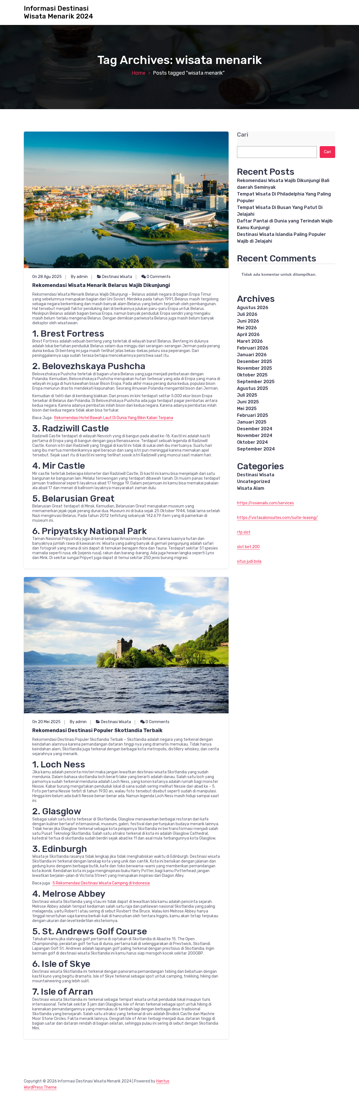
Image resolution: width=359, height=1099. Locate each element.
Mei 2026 (247, 327)
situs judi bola (249, 561)
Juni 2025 (248, 401)
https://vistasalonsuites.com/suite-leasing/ (277, 517)
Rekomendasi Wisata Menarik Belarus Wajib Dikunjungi (101, 285)
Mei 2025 (247, 408)
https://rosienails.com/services (265, 503)
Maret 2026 (250, 341)
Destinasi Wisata (117, 276)
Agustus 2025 (252, 388)
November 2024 (254, 435)
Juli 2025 (247, 395)
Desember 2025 (254, 361)
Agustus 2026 (252, 307)
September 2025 (256, 381)
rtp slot (243, 532)
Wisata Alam (250, 488)
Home (139, 73)
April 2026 (248, 334)
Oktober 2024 (252, 442)
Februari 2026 (252, 348)
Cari (242, 135)
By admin (79, 276)
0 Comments (158, 276)
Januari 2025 (251, 422)
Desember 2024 (254, 428)
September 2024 (256, 449)
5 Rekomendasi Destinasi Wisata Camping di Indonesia (101, 883)
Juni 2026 (248, 321)
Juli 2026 (247, 314)
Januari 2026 (252, 354)
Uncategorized (253, 481)
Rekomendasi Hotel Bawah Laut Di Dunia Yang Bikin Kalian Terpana (113, 417)
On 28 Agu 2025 (47, 276)
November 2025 (254, 368)
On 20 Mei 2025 (46, 721)
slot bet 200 (248, 546)
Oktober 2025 (252, 375)
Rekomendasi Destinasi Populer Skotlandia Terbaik (97, 730)
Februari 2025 (252, 415)
